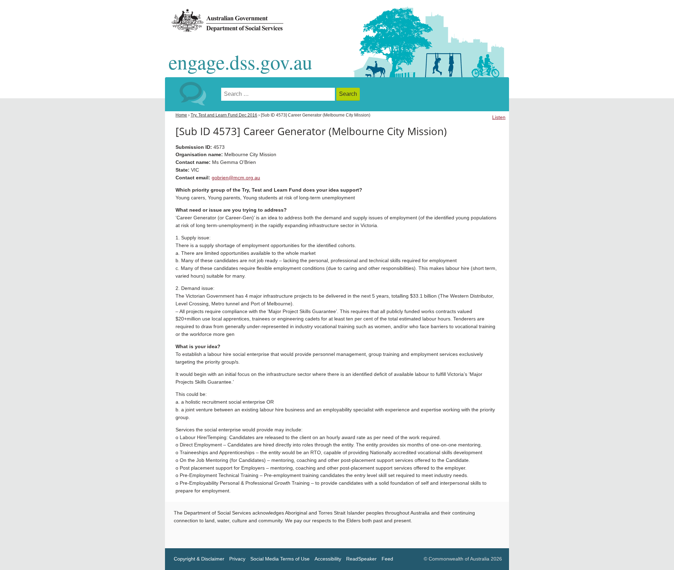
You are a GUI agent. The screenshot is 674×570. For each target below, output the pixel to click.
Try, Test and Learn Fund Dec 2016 (224, 115)
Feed (387, 559)
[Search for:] (278, 94)
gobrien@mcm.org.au (236, 177)
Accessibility (328, 559)
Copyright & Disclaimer (199, 559)
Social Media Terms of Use (280, 559)
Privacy (237, 559)
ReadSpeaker (361, 559)
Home (181, 115)
